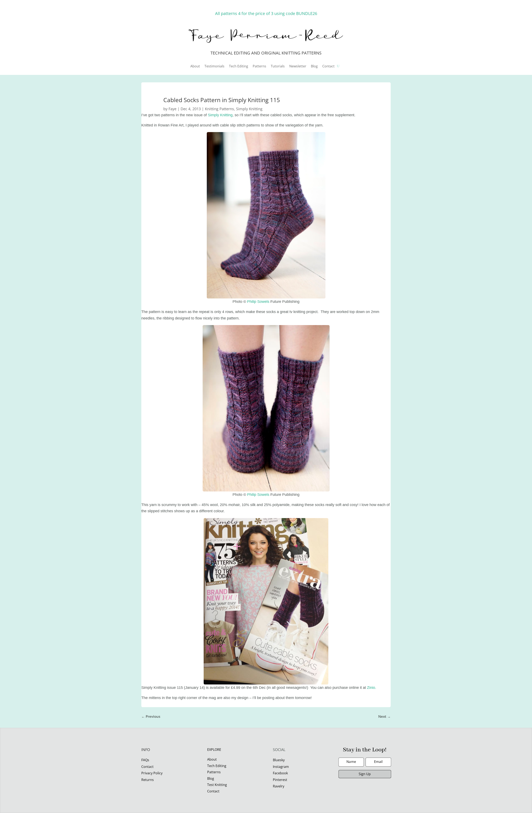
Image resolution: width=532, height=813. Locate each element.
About (195, 66)
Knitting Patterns (219, 108)
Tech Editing (238, 66)
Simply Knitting (249, 108)
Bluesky (279, 760)
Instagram (281, 766)
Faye (172, 108)
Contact (328, 66)
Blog (314, 66)
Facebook (280, 773)
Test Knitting (217, 784)
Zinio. (371, 688)
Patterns (259, 66)
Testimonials (214, 66)
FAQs (145, 760)
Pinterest (280, 779)
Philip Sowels (258, 301)
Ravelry (278, 786)
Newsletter (297, 66)
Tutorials (278, 66)
